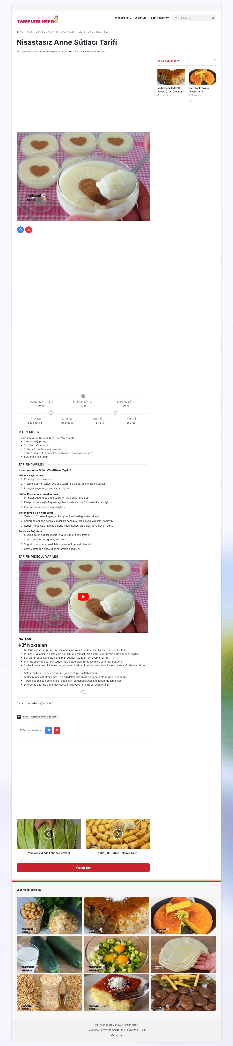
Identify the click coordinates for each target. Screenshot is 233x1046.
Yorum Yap (83, 867)
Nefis (25, 717)
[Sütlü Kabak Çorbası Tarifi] (49, 954)
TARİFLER (123, 18)
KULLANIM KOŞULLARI (133, 1030)
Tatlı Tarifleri (54, 32)
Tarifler (41, 32)
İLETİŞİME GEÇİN (110, 1030)
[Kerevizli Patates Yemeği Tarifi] (49, 915)
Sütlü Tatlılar (69, 32)
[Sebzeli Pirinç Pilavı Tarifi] (49, 992)
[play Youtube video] (83, 596)
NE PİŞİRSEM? (161, 18)
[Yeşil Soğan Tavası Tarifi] (116, 954)
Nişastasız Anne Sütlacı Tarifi (43, 717)
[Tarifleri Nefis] (38, 18)
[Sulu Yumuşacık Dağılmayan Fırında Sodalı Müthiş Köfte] (183, 992)
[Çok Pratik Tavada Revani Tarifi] (202, 76)
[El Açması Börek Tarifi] (183, 954)
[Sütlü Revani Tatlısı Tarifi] (116, 992)
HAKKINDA (93, 1030)
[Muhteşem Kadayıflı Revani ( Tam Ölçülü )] (171, 76)
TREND (141, 18)
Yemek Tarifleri (27, 32)
